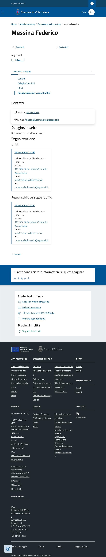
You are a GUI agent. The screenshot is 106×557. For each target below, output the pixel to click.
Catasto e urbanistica (42, 383)
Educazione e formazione (42, 389)
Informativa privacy (63, 414)
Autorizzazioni (39, 379)
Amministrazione (27, 24)
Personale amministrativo (49, 24)
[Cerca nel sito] (90, 12)
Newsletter (81, 417)
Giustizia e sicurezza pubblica (42, 397)
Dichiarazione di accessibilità (63, 424)
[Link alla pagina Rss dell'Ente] (77, 413)
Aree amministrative (20, 366)
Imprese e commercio (64, 366)
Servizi (41, 546)
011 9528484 (17, 436)
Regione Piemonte (18, 3)
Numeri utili (16, 489)
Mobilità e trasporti (63, 370)
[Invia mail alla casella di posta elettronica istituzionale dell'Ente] (20, 446)
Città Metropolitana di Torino (42, 420)
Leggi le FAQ (60, 436)
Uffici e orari (16, 484)
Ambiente (37, 366)
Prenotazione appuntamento (64, 448)
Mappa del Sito (81, 546)
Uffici (13, 395)
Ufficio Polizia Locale (24, 152)
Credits (59, 546)
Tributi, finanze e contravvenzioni (64, 385)
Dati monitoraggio (19, 546)
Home (14, 24)
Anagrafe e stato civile (42, 372)
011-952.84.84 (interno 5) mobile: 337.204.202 (31, 170)
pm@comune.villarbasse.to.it (28, 180)
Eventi (79, 392)
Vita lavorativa (61, 391)
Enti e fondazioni (18, 374)
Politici (14, 391)
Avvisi (78, 370)
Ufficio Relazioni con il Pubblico (20, 478)
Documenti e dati (18, 370)
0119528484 (32, 112)
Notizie (79, 366)
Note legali (59, 418)
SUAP (35, 426)
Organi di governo (18, 379)
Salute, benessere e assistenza (64, 377)
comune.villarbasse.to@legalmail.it (31, 187)
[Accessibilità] (8, 549)
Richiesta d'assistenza (63, 454)
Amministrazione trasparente (64, 432)
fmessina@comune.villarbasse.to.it (42, 119)
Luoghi (79, 388)
